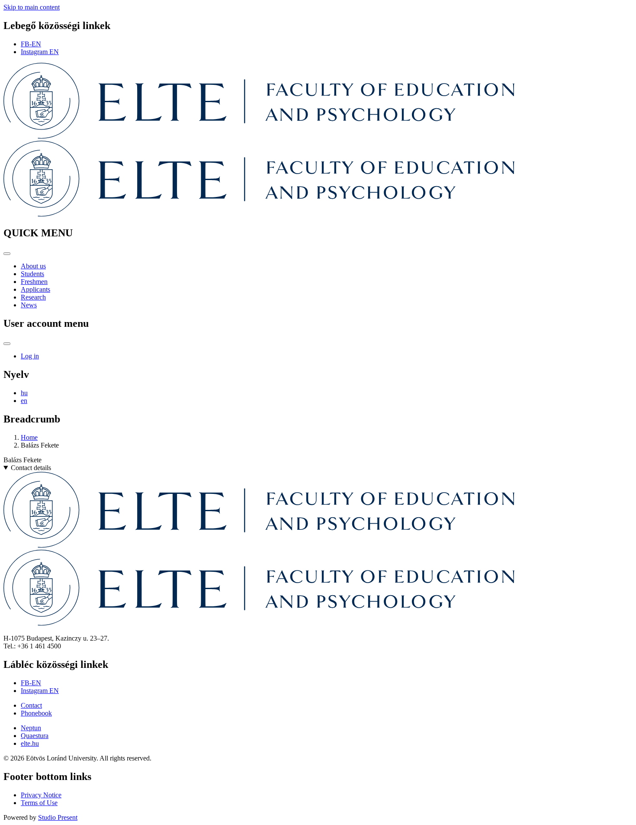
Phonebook (36, 713)
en (24, 400)
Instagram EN (40, 51)
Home (29, 437)
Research (33, 297)
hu (24, 392)
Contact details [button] (31, 467)
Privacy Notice (41, 795)
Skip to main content (31, 7)
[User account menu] (6, 343)
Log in (30, 356)
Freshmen (34, 281)
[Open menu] (6, 253)
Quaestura (34, 735)
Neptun (31, 728)
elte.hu (30, 743)
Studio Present (57, 817)
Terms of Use (39, 802)
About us (33, 266)
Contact (31, 705)
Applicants (35, 289)
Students (32, 273)
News (29, 305)
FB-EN (31, 44)
